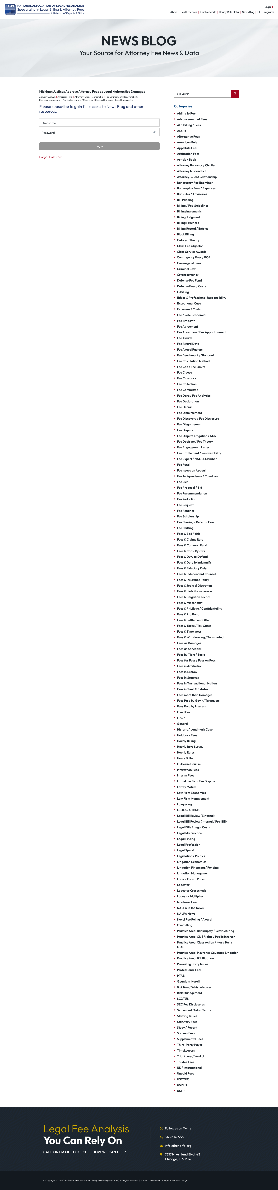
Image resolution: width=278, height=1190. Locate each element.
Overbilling (184, 925)
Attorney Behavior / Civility (196, 165)
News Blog (248, 12)
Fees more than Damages (194, 695)
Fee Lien (183, 482)
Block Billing (185, 234)
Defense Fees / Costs (191, 286)
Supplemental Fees (190, 1039)
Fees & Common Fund (192, 545)
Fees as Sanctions (189, 649)
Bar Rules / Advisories (192, 194)
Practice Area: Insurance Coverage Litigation (207, 953)
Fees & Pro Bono (188, 614)
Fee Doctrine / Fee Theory (195, 441)
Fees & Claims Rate (190, 539)
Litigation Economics (191, 862)
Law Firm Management (193, 798)
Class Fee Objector (190, 246)
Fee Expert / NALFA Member (197, 459)
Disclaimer (155, 1180)
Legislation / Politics (191, 856)
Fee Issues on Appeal (49, 100)
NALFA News (186, 914)
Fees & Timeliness (189, 631)
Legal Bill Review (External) (196, 816)
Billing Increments (189, 211)
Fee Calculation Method (193, 361)
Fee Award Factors (190, 349)
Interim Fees (185, 775)
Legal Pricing (186, 839)
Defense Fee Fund (189, 280)
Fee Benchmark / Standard (195, 355)
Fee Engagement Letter (193, 447)
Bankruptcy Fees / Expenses (196, 188)
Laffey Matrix (186, 787)
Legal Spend (185, 850)
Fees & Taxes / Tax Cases (194, 626)
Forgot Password (50, 157)
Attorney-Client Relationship (88, 96)
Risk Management (189, 993)
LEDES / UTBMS (188, 810)
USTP (181, 1091)
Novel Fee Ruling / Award (194, 919)
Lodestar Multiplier (190, 896)
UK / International (189, 1068)
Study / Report (187, 1027)
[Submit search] (235, 94)
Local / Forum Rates (191, 879)
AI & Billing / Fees (189, 125)
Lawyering (184, 804)
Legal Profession (188, 844)
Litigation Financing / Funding (198, 867)
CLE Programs (265, 12)
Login (267, 7)
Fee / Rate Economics (192, 315)
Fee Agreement (187, 326)
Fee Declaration (188, 401)
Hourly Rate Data (229, 12)
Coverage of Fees (189, 263)
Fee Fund (183, 465)
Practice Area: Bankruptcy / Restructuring (205, 931)
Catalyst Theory (188, 240)
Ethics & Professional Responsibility (201, 298)
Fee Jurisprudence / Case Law (78, 100)
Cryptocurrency (188, 275)
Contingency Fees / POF (193, 257)
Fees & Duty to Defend (192, 557)
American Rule (64, 96)
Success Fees (186, 1033)
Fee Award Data (188, 344)
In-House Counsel (189, 764)
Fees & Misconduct (189, 603)
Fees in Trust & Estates (192, 689)
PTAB (181, 976)
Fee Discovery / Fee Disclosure (198, 418)
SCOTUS (183, 998)
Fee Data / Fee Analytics (194, 395)
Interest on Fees (188, 770)
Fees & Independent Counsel (196, 574)
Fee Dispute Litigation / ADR (196, 436)
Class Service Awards (191, 252)
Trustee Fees (185, 1062)
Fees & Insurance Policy (193, 580)
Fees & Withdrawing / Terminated (200, 637)
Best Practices (189, 12)
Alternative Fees (188, 136)
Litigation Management (193, 873)
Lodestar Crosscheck (191, 890)
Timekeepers (186, 1050)
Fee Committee (187, 390)
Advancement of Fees (192, 119)
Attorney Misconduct (191, 171)
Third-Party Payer (189, 1045)
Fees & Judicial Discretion (194, 585)
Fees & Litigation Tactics (193, 597)
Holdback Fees (187, 735)
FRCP (181, 718)
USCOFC (183, 1079)
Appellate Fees (187, 148)
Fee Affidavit (186, 321)
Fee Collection (187, 384)
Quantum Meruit (188, 981)
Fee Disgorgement (189, 424)
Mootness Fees (187, 902)
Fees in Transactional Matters (197, 683)
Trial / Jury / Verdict (190, 1056)
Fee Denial (184, 407)
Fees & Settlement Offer (193, 620)
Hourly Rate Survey (190, 747)
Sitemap (144, 1180)
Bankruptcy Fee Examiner (195, 183)
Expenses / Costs (189, 309)
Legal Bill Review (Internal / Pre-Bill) (202, 821)
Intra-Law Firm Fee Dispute (196, 781)
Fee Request (185, 505)
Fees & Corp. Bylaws (191, 551)
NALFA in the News (190, 908)
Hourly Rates (186, 752)
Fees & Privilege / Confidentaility (199, 608)
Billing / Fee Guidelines (192, 205)
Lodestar (183, 885)
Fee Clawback (186, 378)
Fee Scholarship (188, 516)
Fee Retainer (185, 511)
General (182, 724)
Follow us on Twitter (179, 1128)
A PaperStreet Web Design (174, 1180)
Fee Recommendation (192, 493)
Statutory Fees (187, 1022)
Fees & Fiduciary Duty (192, 568)
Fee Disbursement (189, 413)
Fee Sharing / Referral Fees (195, 522)
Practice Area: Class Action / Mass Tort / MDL (204, 944)
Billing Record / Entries (192, 228)
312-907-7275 (174, 1137)
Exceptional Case (189, 303)
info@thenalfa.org (178, 1146)
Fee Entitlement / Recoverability (122, 96)
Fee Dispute (185, 430)
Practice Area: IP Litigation (195, 958)
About (173, 12)
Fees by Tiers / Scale (191, 655)
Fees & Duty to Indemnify (194, 562)
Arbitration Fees (188, 154)
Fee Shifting (185, 528)
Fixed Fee (183, 712)
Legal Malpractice (124, 100)
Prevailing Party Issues (192, 964)
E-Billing (183, 292)
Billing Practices (188, 223)
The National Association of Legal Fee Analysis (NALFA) (93, 1180)
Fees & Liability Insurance (194, 591)
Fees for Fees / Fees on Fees (196, 660)
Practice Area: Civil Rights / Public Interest (206, 937)
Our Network (208, 12)
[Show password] (154, 132)
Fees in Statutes (188, 677)
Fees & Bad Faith (188, 534)
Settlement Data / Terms (194, 1010)
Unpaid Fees (185, 1073)
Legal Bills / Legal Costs (193, 827)
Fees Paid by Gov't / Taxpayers (198, 700)
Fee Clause (184, 372)
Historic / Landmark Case (195, 729)
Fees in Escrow (187, 672)
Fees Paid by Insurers (191, 706)
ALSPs (181, 131)
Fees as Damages (104, 100)
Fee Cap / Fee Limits (191, 367)
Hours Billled (185, 758)
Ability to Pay (186, 113)
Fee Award (184, 338)
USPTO (182, 1085)
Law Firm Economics (191, 793)
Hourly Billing (186, 741)
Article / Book (186, 159)
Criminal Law (186, 269)
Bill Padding (185, 200)
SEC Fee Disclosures (191, 1004)
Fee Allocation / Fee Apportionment (201, 332)
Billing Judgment (188, 217)
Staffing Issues (187, 1016)
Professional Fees (189, 970)
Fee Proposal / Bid (189, 487)
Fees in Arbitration (190, 666)
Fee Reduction (186, 499)
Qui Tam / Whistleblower (194, 987)
